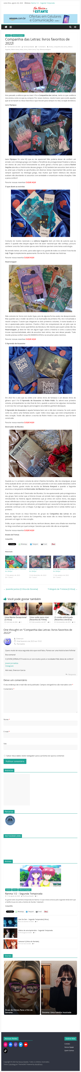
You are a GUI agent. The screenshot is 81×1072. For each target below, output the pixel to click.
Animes (8, 890)
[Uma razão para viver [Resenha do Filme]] (40, 604)
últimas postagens (45, 49)
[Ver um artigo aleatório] (75, 27)
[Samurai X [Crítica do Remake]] (10, 940)
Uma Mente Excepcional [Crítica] (15, 618)
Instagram (9, 666)
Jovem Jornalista (11, 663)
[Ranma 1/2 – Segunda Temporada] (40, 866)
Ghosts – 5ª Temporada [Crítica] (42, 3)
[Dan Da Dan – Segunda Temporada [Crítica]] (10, 918)
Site (5, 744)
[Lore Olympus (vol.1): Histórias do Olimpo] (16, 562)
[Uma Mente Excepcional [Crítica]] (16, 604)
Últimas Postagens (17, 35)
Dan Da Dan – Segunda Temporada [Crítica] (33, 919)
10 (74, 622)
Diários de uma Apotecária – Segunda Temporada (35, 930)
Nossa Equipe (69, 1047)
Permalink (21, 644)
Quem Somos (69, 1050)
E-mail (7, 731)
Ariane (51, 47)
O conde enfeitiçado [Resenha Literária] (64, 618)
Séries (15, 890)
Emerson (19, 638)
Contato (67, 1044)
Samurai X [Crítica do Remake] (28, 941)
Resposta (72, 674)
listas (21, 49)
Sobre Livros (32, 49)
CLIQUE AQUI (31, 182)
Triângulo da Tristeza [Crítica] (62, 589)
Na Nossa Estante (29, 47)
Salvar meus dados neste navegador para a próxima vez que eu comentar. (35, 756)
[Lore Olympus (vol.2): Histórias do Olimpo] (40, 562)
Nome (7, 719)
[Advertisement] (17, 789)
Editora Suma (15, 49)
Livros (8, 35)
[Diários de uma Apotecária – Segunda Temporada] (10, 929)
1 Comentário (41, 47)
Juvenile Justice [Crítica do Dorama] (21, 589)
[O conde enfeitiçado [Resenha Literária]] (65, 604)
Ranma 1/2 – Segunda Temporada (23, 893)
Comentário (9, 689)
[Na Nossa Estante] (6, 27)
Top (37, 49)
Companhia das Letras (60, 47)
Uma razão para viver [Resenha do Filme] (39, 618)
